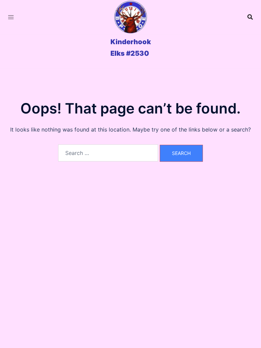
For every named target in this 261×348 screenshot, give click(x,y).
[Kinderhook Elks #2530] (130, 17)
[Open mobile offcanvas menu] (11, 17)
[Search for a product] (250, 17)
